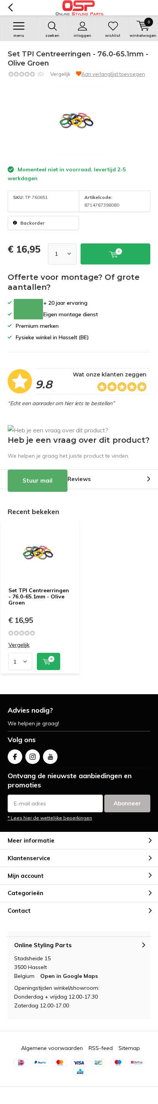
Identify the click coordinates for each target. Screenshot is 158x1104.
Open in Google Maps (69, 976)
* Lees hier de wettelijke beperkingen (50, 818)
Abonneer (127, 803)
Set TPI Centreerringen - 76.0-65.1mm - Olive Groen (38, 596)
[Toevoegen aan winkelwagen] (48, 661)
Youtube (50, 756)
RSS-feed (101, 1048)
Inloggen (82, 35)
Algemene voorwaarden (52, 1048)
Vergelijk (60, 74)
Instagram (32, 756)
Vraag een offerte (28, 309)
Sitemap (129, 1048)
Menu (18, 35)
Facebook (15, 756)
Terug (10, 7)
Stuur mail (38, 480)
